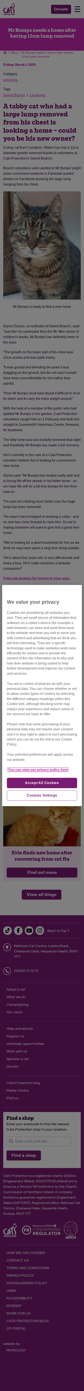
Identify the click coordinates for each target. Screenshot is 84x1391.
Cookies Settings (42, 795)
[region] (42, 695)
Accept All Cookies (42, 783)
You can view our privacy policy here (38, 770)
